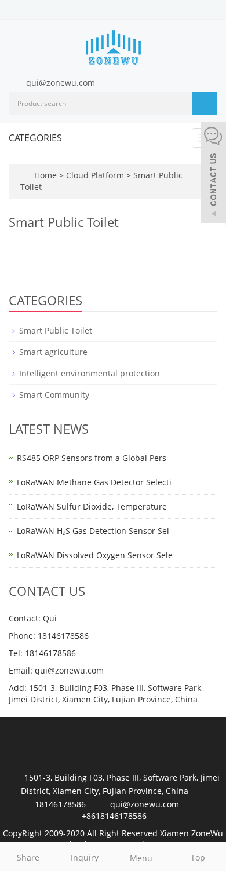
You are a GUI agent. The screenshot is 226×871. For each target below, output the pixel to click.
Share (28, 857)
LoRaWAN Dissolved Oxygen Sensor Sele (95, 555)
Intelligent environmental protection (89, 373)
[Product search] (204, 103)
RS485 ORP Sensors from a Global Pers (91, 457)
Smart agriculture (53, 351)
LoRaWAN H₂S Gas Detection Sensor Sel (93, 530)
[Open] (213, 174)
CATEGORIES (35, 137)
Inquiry (85, 857)
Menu (141, 857)
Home (45, 175)
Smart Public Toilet (55, 330)
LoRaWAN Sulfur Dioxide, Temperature (92, 506)
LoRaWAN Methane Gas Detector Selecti (94, 482)
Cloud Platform (96, 175)
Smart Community (54, 394)
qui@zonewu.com (60, 82)
